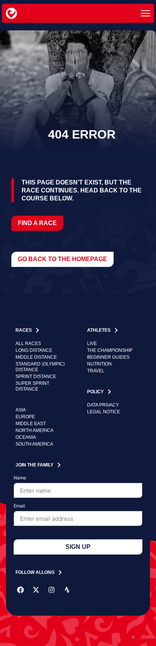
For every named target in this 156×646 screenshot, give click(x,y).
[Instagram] (51, 590)
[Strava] (67, 590)
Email (19, 506)
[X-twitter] (36, 590)
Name (20, 478)
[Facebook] (20, 590)
